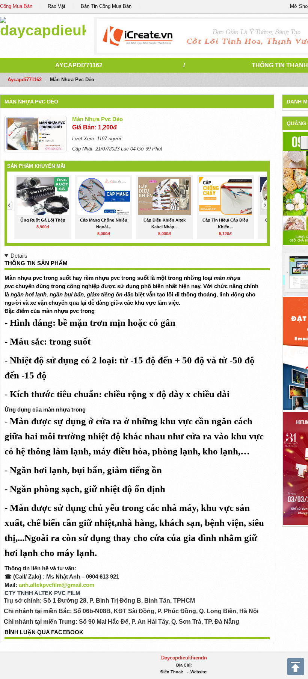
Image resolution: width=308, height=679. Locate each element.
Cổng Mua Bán (16, 6)
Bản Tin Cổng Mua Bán (106, 6)
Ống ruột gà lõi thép (42, 220)
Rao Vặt (56, 6)
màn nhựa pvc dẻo (31, 102)
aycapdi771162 (79, 65)
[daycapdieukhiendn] (43, 26)
